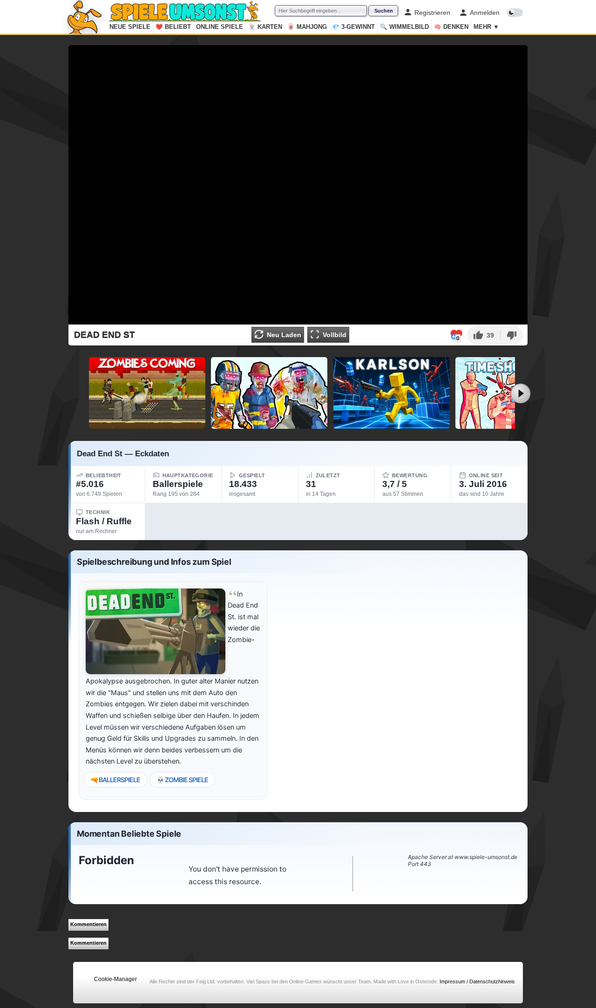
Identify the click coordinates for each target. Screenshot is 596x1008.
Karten (265, 27)
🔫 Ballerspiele (115, 780)
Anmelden (485, 12)
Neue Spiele (129, 27)
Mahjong (307, 27)
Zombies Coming (147, 425)
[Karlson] (391, 393)
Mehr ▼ (486, 27)
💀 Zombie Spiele (182, 780)
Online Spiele (219, 27)
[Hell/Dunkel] (515, 12)
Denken (451, 27)
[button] (483, 335)
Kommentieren (88, 924)
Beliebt (173, 27)
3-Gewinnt (353, 27)
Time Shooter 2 (513, 425)
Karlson (391, 425)
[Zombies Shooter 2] (269, 393)
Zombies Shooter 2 (269, 425)
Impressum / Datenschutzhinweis (477, 981)
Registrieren (432, 12)
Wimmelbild (404, 27)
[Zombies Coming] (147, 393)
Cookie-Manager (115, 979)
